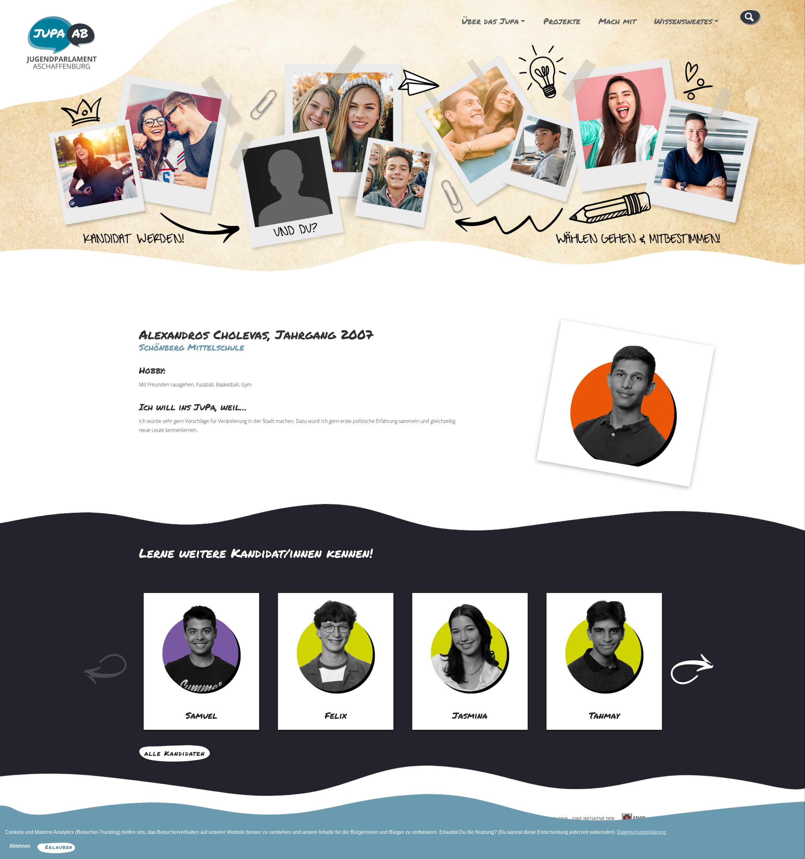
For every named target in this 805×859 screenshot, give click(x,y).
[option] (201, 659)
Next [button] (676, 659)
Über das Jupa (490, 21)
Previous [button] (89, 659)
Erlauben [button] (59, 847)
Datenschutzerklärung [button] (641, 832)
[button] (750, 17)
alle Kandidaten (174, 753)
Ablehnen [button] (19, 845)
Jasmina (469, 715)
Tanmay (604, 715)
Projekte (561, 21)
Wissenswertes (683, 21)
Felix (336, 715)
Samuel (201, 715)
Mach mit (617, 21)
